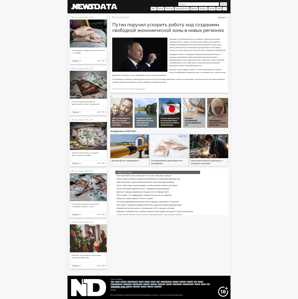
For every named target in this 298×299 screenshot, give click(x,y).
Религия (197, 284)
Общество (146, 284)
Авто (154, 9)
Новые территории (116, 284)
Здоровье (175, 282)
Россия (203, 284)
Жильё (212, 9)
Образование (127, 284)
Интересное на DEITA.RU (123, 131)
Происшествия (177, 284)
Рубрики (75, 61)
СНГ (208, 284)
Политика (154, 284)
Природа (168, 284)
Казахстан (183, 282)
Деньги (194, 9)
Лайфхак (190, 282)
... (224, 9)
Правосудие (161, 284)
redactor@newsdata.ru (120, 288)
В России (169, 9)
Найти (223, 4)
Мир (195, 282)
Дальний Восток (182, 9)
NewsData (138, 295)
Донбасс (203, 9)
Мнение (200, 282)
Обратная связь (137, 284)
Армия (160, 9)
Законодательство (166, 282)
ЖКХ (219, 9)
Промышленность (188, 284)
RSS (112, 290)
